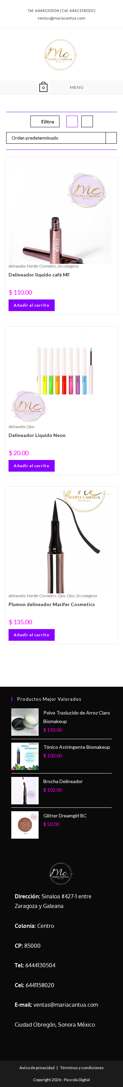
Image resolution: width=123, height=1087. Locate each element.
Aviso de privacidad (37, 1067)
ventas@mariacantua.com (65, 1004)
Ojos (31, 426)
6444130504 (40, 965)
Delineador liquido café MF (39, 274)
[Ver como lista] (87, 121)
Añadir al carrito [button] (32, 305)
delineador (17, 266)
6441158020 (40, 985)
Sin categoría (68, 266)
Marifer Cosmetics (41, 266)
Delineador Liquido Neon (37, 435)
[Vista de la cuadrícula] (72, 121)
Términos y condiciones (82, 1067)
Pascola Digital (77, 1079)
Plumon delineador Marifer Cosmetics (52, 604)
